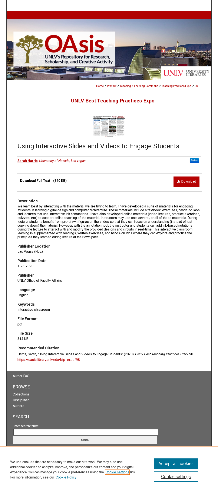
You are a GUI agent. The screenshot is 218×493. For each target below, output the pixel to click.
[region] (109, 469)
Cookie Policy (66, 477)
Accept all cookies (176, 463)
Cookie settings (117, 472)
